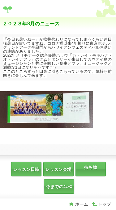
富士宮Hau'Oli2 (48, 9)
